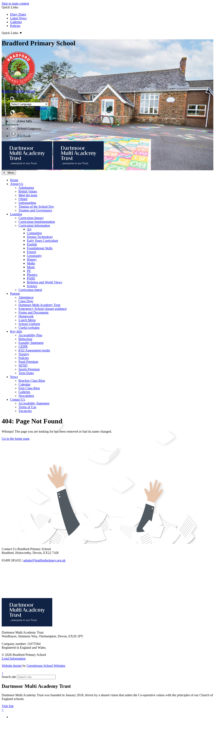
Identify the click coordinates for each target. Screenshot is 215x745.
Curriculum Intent (30, 290)
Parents (15, 293)
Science (32, 286)
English (32, 244)
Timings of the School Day (36, 206)
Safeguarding (27, 203)
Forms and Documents (33, 312)
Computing (34, 233)
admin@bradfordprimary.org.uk (44, 560)
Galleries (16, 22)
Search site (9, 677)
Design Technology (40, 237)
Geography (34, 256)
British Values (27, 191)
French (31, 252)
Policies (15, 26)
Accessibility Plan (30, 335)
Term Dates (26, 373)
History (32, 259)
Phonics (32, 274)
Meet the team (27, 195)
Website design (12, 665)
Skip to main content (15, 3)
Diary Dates (18, 14)
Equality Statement (30, 343)
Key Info (16, 331)
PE (29, 271)
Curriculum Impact (30, 218)
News (14, 377)
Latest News (18, 18)
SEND (23, 365)
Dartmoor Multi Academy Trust (39, 305)
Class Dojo (25, 301)
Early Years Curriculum (42, 240)
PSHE (31, 278)
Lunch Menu (27, 320)
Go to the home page (15, 438)
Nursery (23, 354)
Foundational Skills (39, 248)
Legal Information (14, 658)
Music (31, 267)
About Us (16, 184)
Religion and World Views (44, 282)
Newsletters (26, 396)
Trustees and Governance (35, 210)
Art (29, 229)
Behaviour (25, 339)
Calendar (24, 384)
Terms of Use (27, 407)
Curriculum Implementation (36, 221)
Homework (26, 316)
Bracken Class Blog (31, 380)
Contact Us (17, 399)
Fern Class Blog (29, 388)
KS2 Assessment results (34, 350)
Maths (31, 263)
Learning (16, 214)
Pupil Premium (28, 361)
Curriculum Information (34, 225)
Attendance (26, 297)
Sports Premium (29, 369)
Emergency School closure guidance (42, 308)
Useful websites (28, 327)
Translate (41, 108)
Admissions (26, 187)
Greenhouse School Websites (46, 665)
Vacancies (25, 411)
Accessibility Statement (33, 403)
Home (14, 180)
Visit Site (8, 706)
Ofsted (22, 199)
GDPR (23, 346)
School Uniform (29, 324)
